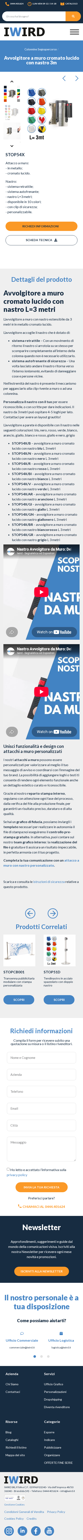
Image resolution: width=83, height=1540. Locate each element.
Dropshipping (53, 1399)
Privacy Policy (56, 1512)
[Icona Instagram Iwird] (9, 1531)
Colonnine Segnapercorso (40, 49)
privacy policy (17, 1175)
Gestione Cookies (14, 1504)
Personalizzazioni (55, 1392)
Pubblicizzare (52, 1447)
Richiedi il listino (16, 1447)
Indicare (49, 1440)
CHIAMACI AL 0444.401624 (44, 1206)
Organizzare (52, 1455)
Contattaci (13, 1392)
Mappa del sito (15, 1455)
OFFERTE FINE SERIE (58, 1462)
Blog (8, 1432)
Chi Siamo (12, 1384)
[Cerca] (73, 16)
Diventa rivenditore (57, 1407)
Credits (32, 1518)
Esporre (49, 1432)
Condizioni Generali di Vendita (24, 1512)
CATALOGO (71, 3)
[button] (65, 78)
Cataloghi (12, 1440)
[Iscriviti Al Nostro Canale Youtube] (49, 1531)
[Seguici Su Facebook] (36, 1531)
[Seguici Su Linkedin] (22, 1531)
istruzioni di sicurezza (49, 882)
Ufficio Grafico (53, 1384)
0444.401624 (16, 3)
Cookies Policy (14, 1518)
